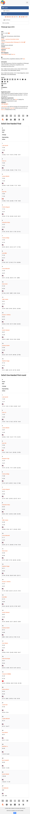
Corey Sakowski (5, 54)
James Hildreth (5, 176)
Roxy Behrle (5, 732)
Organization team (5, 48)
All (5, 13)
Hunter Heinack (5, 330)
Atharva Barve (5, 689)
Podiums (7, 10)
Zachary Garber (6, 345)
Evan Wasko (5, 643)
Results (6, 7)
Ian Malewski (5, 788)
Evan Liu (3, 51)
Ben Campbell (5, 760)
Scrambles (6, 23)
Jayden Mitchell (6, 718)
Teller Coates (5, 299)
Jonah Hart (5, 704)
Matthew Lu (5, 746)
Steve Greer (5, 284)
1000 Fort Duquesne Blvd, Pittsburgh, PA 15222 (12, 42)
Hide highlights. (5, 104)
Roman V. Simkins (6, 314)
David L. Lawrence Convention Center (10, 39)
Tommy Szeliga (5, 237)
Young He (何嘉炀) (6, 674)
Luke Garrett (4, 106)
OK (14, 812)
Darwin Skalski (5, 774)
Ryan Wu (12, 108)
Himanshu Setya (6, 222)
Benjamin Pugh (5, 458)
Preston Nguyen (6, 207)
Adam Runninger (6, 658)
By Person (7, 20)
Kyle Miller (4, 253)
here (24, 58)
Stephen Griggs (5, 360)
